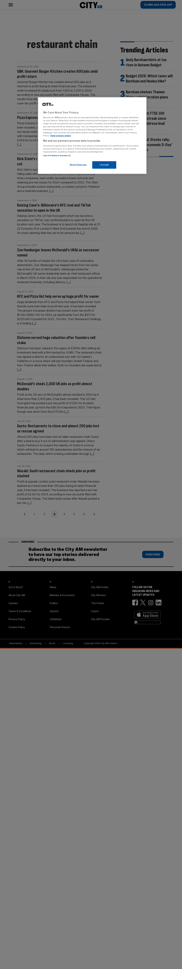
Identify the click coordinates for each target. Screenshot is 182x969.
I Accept (104, 165)
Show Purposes (78, 164)
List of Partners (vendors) (57, 155)
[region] (92, 135)
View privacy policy (60, 135)
